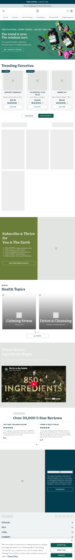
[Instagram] (60, 516)
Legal (4, 532)
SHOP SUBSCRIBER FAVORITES (19, 263)
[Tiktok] (64, 516)
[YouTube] (71, 516)
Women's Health (53, 17)
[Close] (72, 540)
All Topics (37, 336)
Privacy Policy (13, 556)
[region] (37, 549)
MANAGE (61, 555)
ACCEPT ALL (61, 545)
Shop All (5, 17)
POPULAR (6, 522)
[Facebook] (56, 516)
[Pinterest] (68, 516)
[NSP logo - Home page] (37, 11)
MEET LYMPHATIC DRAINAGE (13, 50)
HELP (4, 527)
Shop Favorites (46, 116)
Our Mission (59, 489)
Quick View (13, 107)
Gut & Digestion (40, 17)
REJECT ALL (61, 550)
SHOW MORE (29, 116)
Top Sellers (15, 17)
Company (6, 537)
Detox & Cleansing (27, 17)
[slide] (36, 444)
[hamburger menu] (3, 11)
